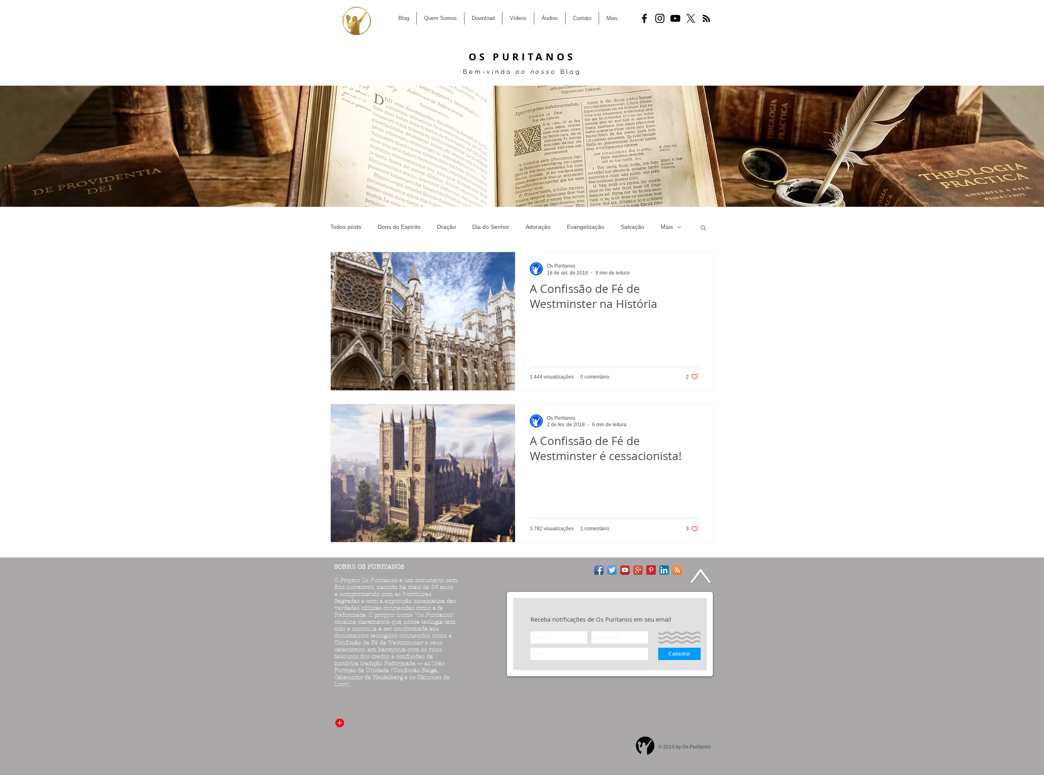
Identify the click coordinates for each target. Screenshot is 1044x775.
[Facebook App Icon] (599, 570)
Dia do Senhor (490, 227)
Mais (667, 227)
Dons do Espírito (399, 227)
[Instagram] (660, 18)
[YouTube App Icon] (625, 570)
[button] (703, 228)
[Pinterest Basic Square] (651, 570)
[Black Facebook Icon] (644, 18)
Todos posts (345, 227)
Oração (446, 227)
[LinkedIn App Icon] (664, 570)
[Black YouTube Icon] (675, 18)
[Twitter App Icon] (612, 570)
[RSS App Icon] (677, 570)
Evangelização (585, 227)
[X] (691, 18)
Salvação (632, 227)
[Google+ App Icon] (638, 570)
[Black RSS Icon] (706, 18)
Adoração (538, 227)
